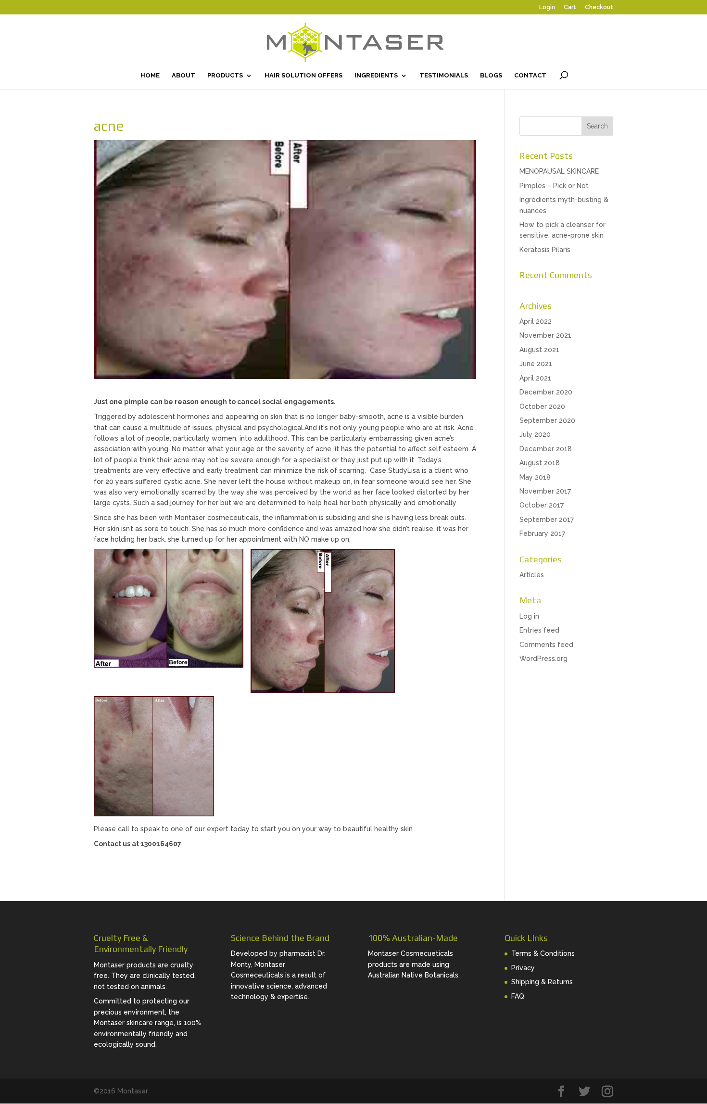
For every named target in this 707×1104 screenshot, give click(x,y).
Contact (530, 75)
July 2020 (535, 434)
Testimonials (443, 75)
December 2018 (545, 449)
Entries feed (539, 630)
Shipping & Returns (542, 982)
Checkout (599, 7)
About (183, 75)
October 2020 (542, 406)
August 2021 (539, 350)
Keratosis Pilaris (544, 250)
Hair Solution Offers (303, 75)
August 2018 (539, 463)
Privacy (523, 968)
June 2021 (535, 364)
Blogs (491, 75)
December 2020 (545, 392)
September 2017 (546, 519)
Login (547, 7)
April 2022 (535, 321)
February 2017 (542, 533)
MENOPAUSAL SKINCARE (559, 171)
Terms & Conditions (543, 953)
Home (150, 75)
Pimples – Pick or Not (554, 186)
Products (225, 75)
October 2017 (541, 505)
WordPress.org (543, 658)
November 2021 (545, 335)
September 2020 (547, 420)
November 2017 (545, 491)
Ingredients (376, 75)
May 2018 (535, 477)
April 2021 (535, 378)
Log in (529, 616)
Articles (531, 575)
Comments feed (546, 644)
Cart (570, 7)
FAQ (517, 996)
